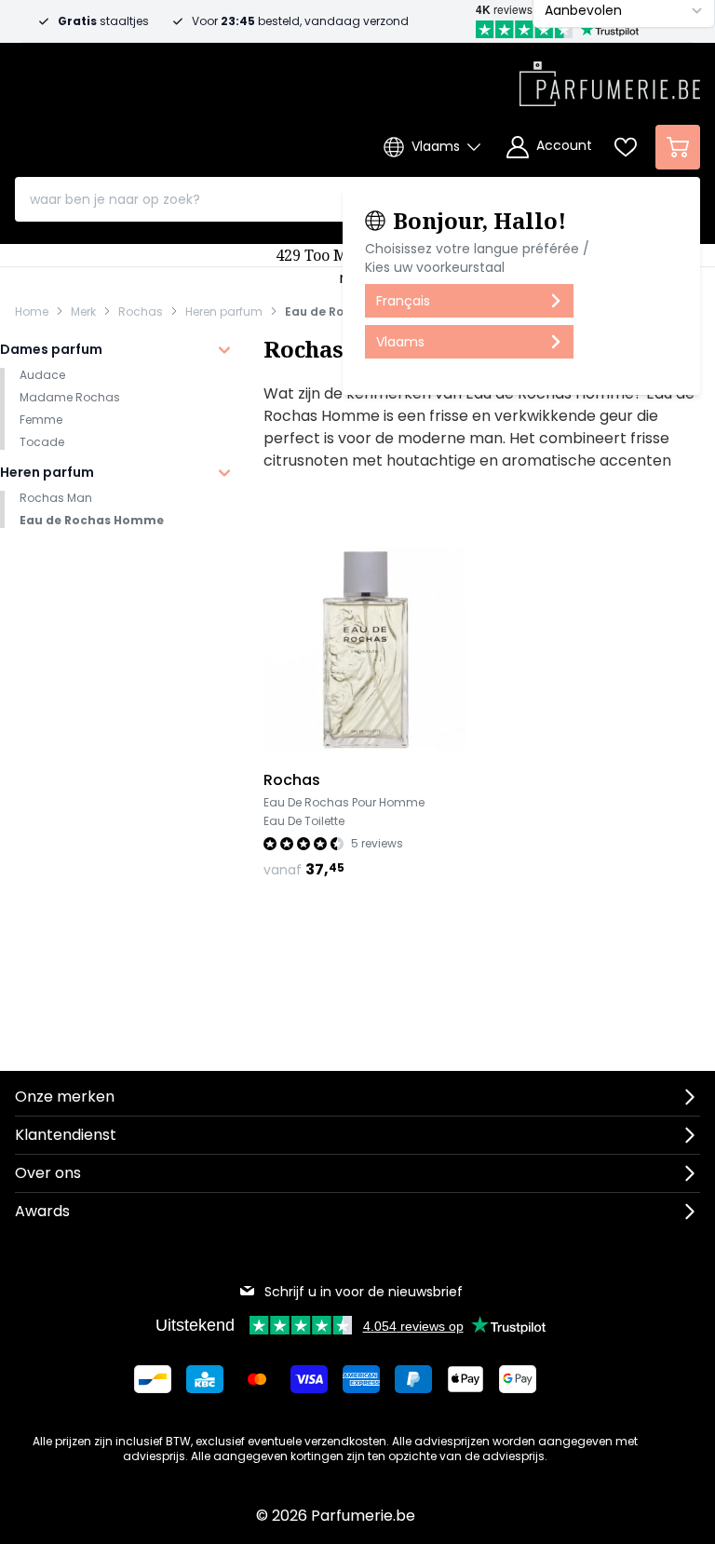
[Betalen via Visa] (309, 1379)
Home (31, 312)
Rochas (140, 312)
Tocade (42, 442)
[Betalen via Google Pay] (517, 1379)
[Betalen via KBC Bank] (204, 1379)
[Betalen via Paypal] (413, 1379)
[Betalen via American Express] (361, 1379)
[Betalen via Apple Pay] (465, 1379)
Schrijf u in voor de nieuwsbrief (363, 1291)
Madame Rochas (70, 397)
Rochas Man (56, 498)
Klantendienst (65, 1134)
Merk (83, 312)
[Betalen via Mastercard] (257, 1379)
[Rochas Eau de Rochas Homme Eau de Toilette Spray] (365, 649)
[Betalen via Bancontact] (152, 1379)
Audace (42, 375)
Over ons (48, 1173)
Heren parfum (224, 312)
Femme (41, 419)
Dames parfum (51, 349)
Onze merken (65, 1096)
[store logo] (609, 78)
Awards (42, 1211)
